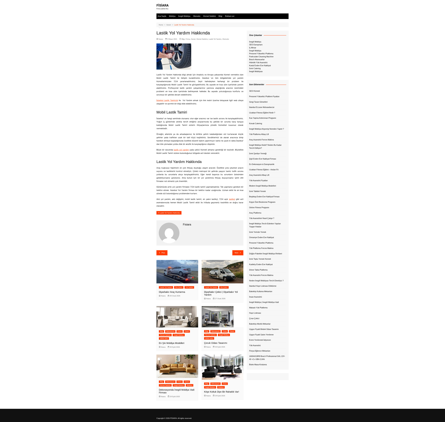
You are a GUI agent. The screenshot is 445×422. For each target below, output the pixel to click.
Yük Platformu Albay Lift (259, 134)
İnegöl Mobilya (184, 16)
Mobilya (172, 16)
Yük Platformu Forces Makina (261, 248)
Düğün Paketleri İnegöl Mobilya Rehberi (265, 254)
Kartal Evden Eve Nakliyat (260, 66)
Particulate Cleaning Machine (261, 57)
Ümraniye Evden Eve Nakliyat (261, 237)
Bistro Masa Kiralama (258, 365)
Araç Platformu (255, 213)
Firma (188, 39)
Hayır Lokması (255, 313)
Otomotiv (196, 16)
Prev (163, 253)
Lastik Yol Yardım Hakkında (170, 213)
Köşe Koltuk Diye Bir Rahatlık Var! (221, 391)
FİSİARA (162, 5)
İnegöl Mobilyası (256, 71)
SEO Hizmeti (254, 91)
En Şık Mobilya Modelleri (171, 343)
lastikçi (232, 199)
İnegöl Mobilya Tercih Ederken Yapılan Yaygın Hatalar (265, 225)
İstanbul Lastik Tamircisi (167, 100)
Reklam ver (229, 16)
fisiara (161, 39)
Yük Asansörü (255, 345)
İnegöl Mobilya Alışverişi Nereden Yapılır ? (266, 129)
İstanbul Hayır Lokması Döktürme (262, 286)
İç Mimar (252, 48)
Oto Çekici (178, 287)
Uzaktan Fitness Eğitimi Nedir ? (262, 113)
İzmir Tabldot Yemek (257, 191)
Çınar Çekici (254, 318)
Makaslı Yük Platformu (258, 308)
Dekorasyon (170, 331)
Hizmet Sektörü (209, 16)
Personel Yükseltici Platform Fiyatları (264, 96)
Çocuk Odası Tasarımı (215, 343)
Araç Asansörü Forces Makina (261, 140)
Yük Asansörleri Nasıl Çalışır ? (261, 218)
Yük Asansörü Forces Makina (261, 275)
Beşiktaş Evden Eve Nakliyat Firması (264, 197)
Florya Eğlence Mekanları (259, 351)
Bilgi (220, 16)
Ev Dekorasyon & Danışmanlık (261, 164)
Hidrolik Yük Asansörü (258, 63)
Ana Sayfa (162, 16)
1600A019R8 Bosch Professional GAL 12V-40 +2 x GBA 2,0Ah (267, 357)
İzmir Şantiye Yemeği (258, 153)
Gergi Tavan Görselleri (258, 102)
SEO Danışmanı (255, 45)
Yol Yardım (189, 287)
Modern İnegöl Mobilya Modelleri (262, 186)
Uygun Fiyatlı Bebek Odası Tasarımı (264, 329)
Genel (193, 39)
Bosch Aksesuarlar (257, 60)
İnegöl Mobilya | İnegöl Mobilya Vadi (264, 302)
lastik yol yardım (181, 150)
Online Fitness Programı (259, 208)
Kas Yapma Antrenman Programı (262, 118)
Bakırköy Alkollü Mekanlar (259, 324)
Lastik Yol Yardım (215, 39)
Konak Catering (255, 123)
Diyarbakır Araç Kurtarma (172, 292)
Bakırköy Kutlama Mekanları (260, 291)
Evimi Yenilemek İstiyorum (260, 340)
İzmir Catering (255, 68)
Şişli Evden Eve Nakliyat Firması (262, 159)
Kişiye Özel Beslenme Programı (262, 202)
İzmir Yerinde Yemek (257, 232)
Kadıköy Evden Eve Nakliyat (261, 264)
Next (236, 253)
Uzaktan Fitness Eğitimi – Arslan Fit (263, 170)
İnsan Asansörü (255, 297)
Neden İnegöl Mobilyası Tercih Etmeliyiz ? (266, 281)
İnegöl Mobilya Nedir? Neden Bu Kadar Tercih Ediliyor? (265, 146)
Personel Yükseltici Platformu (261, 54)
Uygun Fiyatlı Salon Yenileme (261, 335)
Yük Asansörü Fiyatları (258, 181)
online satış (164, 338)
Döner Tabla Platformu (258, 270)
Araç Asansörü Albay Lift (259, 175)
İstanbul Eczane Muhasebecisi (261, 107)
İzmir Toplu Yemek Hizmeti (260, 259)
